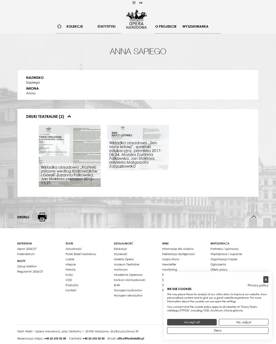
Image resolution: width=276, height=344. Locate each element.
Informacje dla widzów (178, 248)
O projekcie (165, 26)
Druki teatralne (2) (45, 116)
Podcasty (72, 285)
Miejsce (71, 264)
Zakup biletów (27, 266)
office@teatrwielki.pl (130, 338)
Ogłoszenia (218, 264)
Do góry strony (254, 217)
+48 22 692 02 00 (94, 338)
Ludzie (70, 259)
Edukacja (120, 248)
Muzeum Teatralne (126, 264)
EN (140, 2)
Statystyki (106, 26)
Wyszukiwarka (195, 26)
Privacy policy (258, 285)
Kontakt (71, 290)
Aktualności (74, 248)
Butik (117, 285)
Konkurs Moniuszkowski (129, 280)
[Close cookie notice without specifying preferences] (265, 279)
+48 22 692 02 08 (55, 338)
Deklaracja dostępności (178, 254)
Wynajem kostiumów (128, 290)
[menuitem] (59, 26)
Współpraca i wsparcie (226, 254)
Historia (70, 269)
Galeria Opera (124, 259)
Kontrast (134, 2)
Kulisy (69, 274)
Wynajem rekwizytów (128, 295)
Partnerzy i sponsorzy (224, 248)
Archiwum (121, 269)
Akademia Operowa (128, 274)
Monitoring (169, 269)
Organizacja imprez (223, 259)
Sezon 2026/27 (26, 248)
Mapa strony (170, 259)
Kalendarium (26, 254)
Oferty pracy (218, 269)
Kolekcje (74, 26)
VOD (69, 280)
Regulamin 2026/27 (30, 271)
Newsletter (169, 264)
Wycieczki (120, 254)
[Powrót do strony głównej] (136, 19)
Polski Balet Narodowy (81, 254)
